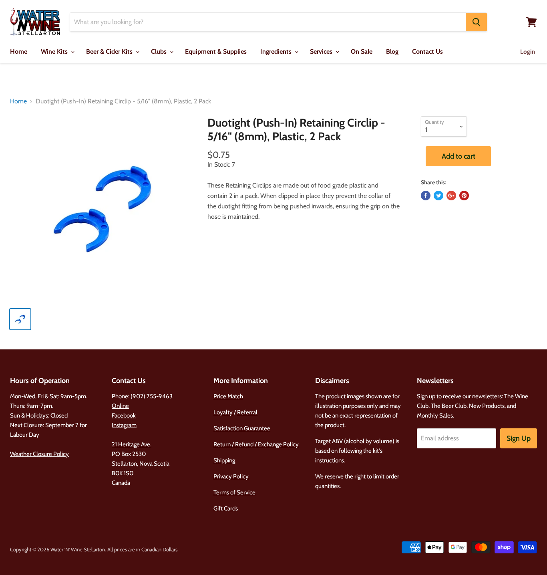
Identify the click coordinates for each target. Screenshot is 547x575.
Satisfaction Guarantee (241, 428)
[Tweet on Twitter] (438, 195)
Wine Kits (55, 51)
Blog (392, 51)
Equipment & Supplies (216, 51)
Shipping (224, 460)
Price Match (228, 396)
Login (527, 51)
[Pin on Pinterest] (464, 195)
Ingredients (276, 51)
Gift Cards (225, 508)
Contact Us (427, 51)
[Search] (476, 22)
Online (120, 406)
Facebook (124, 415)
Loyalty (223, 412)
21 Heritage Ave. (131, 444)
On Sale (361, 51)
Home (18, 51)
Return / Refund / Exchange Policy (256, 444)
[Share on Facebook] (425, 195)
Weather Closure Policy (39, 454)
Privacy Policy (231, 476)
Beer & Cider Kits (110, 51)
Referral (247, 412)
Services (322, 51)
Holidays (37, 415)
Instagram (124, 425)
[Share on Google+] (451, 195)
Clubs (159, 51)
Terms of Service (234, 492)
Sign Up (519, 438)
